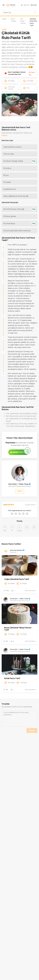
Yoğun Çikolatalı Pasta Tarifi (16, 579)
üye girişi (26, 712)
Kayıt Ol (26, 5)
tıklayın (4, 135)
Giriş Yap (34, 5)
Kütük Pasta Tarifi (12, 678)
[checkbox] (3, 245)
